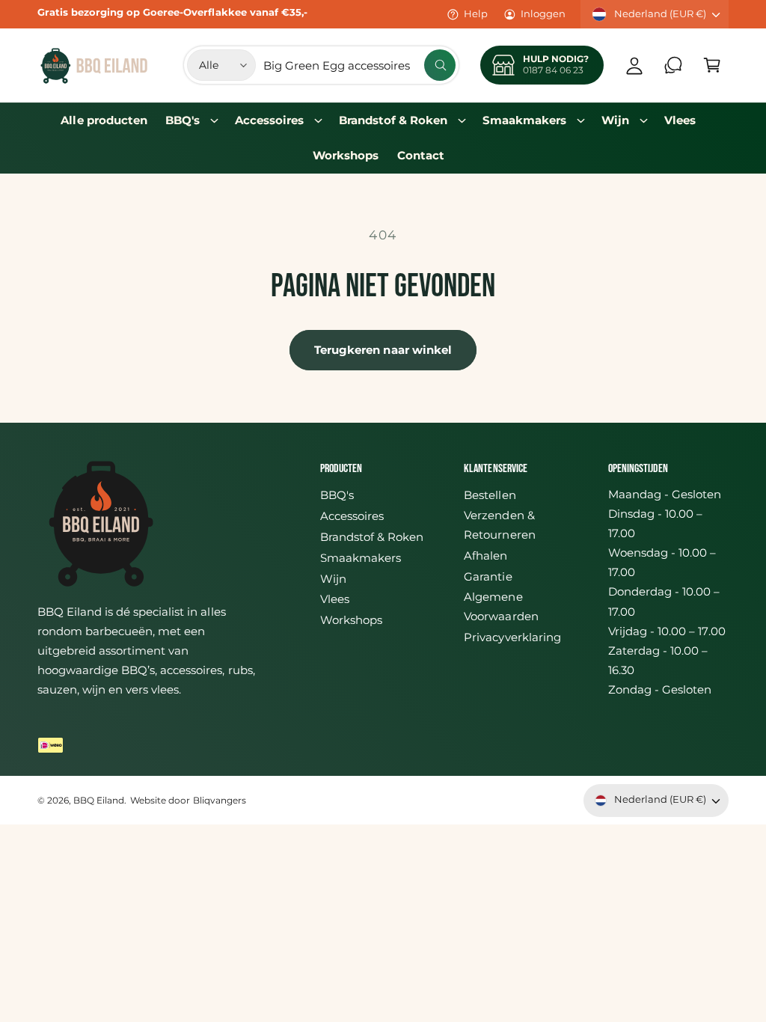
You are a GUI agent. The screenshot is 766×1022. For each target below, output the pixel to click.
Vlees (334, 599)
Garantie (488, 577)
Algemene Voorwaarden (501, 606)
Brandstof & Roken (371, 537)
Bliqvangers (219, 800)
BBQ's (337, 495)
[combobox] (359, 65)
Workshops (351, 620)
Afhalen (485, 556)
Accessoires (352, 516)
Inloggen (543, 13)
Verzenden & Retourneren (499, 525)
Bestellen (489, 495)
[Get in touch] (673, 65)
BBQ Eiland (98, 800)
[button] (712, 65)
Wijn (333, 579)
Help (476, 13)
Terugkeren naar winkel (383, 350)
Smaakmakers (360, 558)
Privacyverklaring (512, 637)
